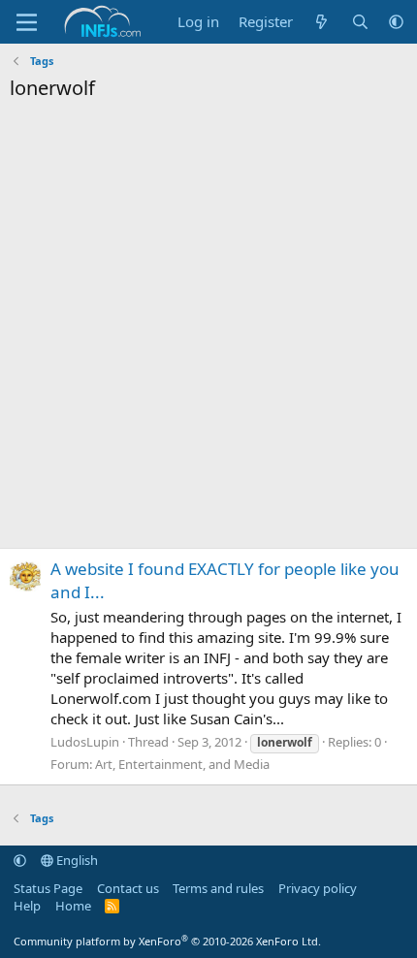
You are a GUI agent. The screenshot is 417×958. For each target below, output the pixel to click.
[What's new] (321, 22)
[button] (396, 22)
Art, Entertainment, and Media (182, 764)
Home (73, 905)
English (75, 860)
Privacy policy (317, 888)
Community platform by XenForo (167, 941)
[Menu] (26, 22)
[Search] (360, 22)
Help (27, 905)
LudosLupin (84, 741)
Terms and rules (218, 888)
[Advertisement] (208, 329)
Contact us (128, 888)
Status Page (48, 888)
